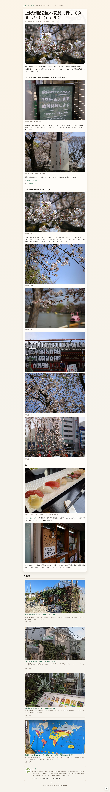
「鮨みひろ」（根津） (31, 518)
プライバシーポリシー (55, 783)
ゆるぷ (49, 21)
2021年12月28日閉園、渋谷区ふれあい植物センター (40, 661)
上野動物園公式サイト (33, 183)
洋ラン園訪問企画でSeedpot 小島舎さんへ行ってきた (40, 614)
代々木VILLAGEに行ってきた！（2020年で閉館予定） (41, 708)
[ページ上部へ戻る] (106, 788)
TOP (24, 5)
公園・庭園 (31, 5)
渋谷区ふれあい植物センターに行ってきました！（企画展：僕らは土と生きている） (49, 755)
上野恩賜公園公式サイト (33, 180)
